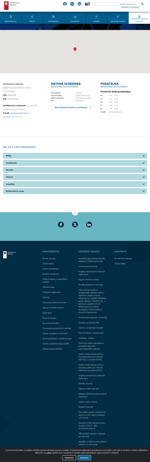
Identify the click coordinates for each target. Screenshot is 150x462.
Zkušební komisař (86, 407)
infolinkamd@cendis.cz (19, 113)
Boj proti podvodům (51, 323)
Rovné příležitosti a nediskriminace (57, 338)
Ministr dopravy (49, 258)
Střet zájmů (47, 313)
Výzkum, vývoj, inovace (88, 402)
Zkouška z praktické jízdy (89, 322)
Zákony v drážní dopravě (89, 388)
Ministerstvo (11, 21)
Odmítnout (69, 458)
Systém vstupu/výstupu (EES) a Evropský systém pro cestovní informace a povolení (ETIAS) (91, 357)
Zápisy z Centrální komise (53, 307)
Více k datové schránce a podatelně (70, 107)
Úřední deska (48, 263)
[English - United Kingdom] (87, 5)
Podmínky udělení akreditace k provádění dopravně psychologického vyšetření (91, 346)
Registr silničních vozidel (89, 279)
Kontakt (139, 21)
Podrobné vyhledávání (130, 7)
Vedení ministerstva (51, 268)
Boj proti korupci (49, 318)
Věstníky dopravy (85, 383)
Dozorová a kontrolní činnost (54, 302)
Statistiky (75, 21)
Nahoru (75, 213)
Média (32, 21)
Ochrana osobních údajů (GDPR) (56, 343)
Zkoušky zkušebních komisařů (91, 284)
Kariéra (96, 21)
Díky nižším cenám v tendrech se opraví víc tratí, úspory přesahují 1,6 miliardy (92, 415)
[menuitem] (10, 17)
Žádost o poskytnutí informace (55, 333)
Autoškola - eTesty (86, 338)
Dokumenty (53, 21)
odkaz (49, 452)
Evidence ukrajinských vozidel (91, 328)
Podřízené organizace (51, 292)
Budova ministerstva (51, 274)
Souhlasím (84, 458)
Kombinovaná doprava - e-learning (93, 317)
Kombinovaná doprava (88, 266)
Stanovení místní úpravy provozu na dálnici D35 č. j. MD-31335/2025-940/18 (92, 426)
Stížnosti (46, 297)
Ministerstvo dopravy (12, 5)
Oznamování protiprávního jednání (57, 328)
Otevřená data (48, 287)
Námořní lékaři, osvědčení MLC (91, 333)
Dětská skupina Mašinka (52, 349)
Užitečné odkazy (118, 21)
